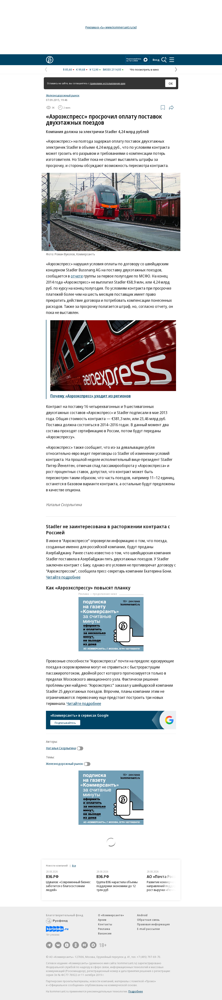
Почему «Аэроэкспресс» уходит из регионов (90, 395)
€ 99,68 (80, 69)
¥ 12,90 (94, 69)
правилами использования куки (107, 83)
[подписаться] (81, 748)
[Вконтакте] (58, 945)
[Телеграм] (49, 945)
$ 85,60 (67, 69)
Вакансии (104, 933)
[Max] (93, 945)
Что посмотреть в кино (144, 69)
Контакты (105, 924)
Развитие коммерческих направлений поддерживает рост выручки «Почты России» (167, 886)
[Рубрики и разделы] (171, 59)
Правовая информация (153, 924)
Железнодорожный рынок (62, 95)
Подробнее (135, 991)
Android (142, 915)
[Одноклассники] (75, 945)
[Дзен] (67, 945)
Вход (156, 60)
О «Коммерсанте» (111, 915)
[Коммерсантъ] (49, 59)
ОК (171, 83)
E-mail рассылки (148, 929)
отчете (77, 276)
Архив (102, 920)
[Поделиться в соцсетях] (171, 107)
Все (74, 865)
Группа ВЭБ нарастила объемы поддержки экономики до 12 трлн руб (117, 886)
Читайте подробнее (63, 577)
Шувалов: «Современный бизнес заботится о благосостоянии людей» (68, 886)
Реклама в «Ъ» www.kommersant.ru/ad (111, 27)
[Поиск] (164, 59)
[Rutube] (84, 945)
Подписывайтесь (65, 723)
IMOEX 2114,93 (112, 69)
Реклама (104, 929)
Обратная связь (148, 920)
